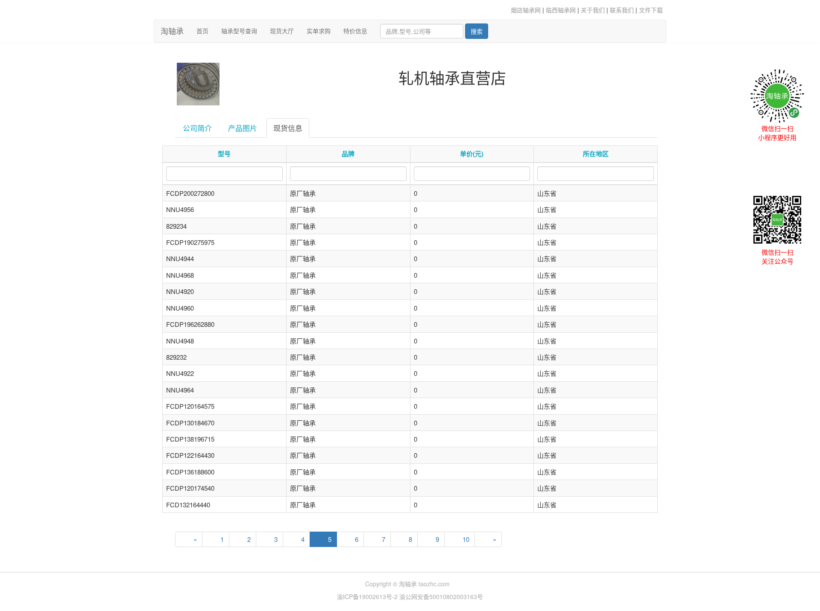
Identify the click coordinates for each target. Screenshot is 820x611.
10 (466, 539)
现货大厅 (282, 30)
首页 (205, 30)
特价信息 (355, 30)
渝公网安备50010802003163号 (441, 596)
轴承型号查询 (239, 30)
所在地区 (596, 153)
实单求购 (319, 30)
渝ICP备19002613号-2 (368, 596)
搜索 (477, 31)
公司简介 (197, 127)
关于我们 (593, 10)
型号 (224, 153)
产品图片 (242, 127)
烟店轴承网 (526, 10)
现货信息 (287, 127)
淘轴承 (172, 30)
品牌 (348, 153)
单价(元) (471, 153)
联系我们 (622, 10)
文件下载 (651, 10)
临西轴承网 (561, 10)
